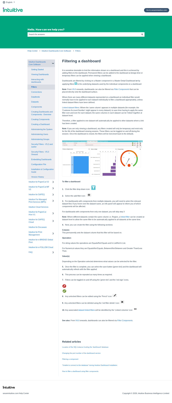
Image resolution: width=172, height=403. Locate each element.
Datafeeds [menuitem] (35, 97)
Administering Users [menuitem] (39, 134)
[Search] (142, 34)
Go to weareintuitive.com (156, 10)
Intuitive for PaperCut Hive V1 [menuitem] (37, 213)
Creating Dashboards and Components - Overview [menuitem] (42, 113)
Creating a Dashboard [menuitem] (40, 124)
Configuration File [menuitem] (38, 164)
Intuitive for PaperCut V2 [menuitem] (39, 182)
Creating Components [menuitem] (40, 119)
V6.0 (74, 89)
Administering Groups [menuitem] (40, 139)
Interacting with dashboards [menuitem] (37, 80)
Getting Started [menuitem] (37, 70)
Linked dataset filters (70, 108)
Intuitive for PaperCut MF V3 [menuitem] (39, 188)
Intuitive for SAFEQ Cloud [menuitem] (37, 221)
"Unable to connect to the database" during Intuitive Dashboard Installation (89, 365)
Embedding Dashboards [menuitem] (41, 159)
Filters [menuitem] (34, 87)
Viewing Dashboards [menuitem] (40, 74)
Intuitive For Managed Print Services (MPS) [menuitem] (38, 200)
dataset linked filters (86, 310)
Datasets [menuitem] (35, 102)
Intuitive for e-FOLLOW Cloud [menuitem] (41, 247)
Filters (78, 51)
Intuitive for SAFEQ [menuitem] (37, 194)
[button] (53, 62)
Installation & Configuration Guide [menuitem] (42, 170)
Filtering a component (70, 359)
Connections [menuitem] (36, 92)
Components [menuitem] (36, 107)
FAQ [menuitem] (30, 252)
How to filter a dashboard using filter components (80, 371)
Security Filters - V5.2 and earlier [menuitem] (42, 145)
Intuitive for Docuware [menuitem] (38, 227)
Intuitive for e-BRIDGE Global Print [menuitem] (41, 241)
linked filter (125, 217)
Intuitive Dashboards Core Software (56, 51)
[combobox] (83, 34)
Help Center (32, 51)
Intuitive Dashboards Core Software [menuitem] (37, 63)
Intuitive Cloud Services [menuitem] (38, 207)
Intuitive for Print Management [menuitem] (35, 233)
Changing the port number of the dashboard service (81, 353)
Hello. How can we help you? (45, 29)
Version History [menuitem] (37, 177)
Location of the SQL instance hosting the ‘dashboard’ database (85, 347)
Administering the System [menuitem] (41, 129)
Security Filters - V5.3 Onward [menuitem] (40, 153)
